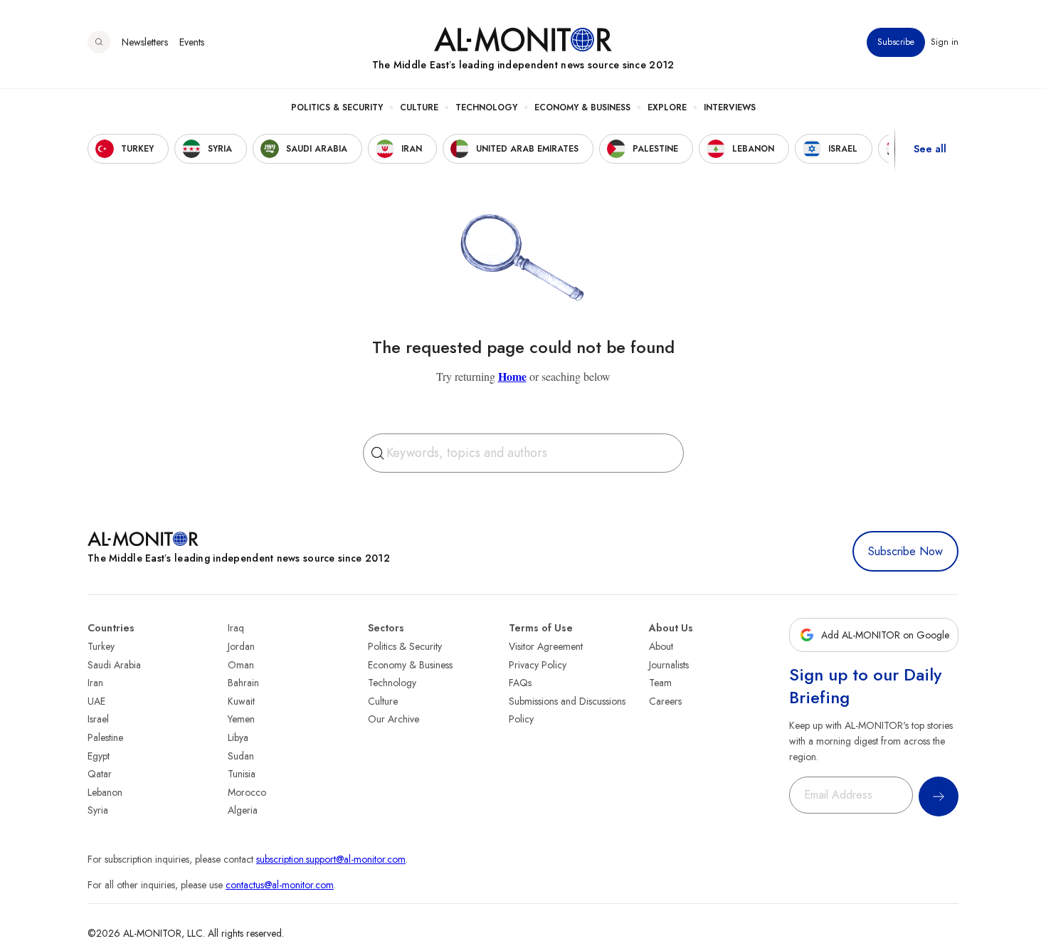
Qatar (100, 774)
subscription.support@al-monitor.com (331, 859)
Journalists (669, 665)
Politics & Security (337, 107)
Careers (665, 701)
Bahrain (243, 682)
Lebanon (105, 792)
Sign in (944, 42)
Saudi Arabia (114, 665)
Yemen (241, 719)
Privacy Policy (537, 665)
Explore (667, 107)
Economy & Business (582, 107)
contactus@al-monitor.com (280, 885)
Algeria (243, 810)
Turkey (101, 646)
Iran (95, 682)
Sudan (241, 756)
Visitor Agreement (546, 646)
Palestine (105, 737)
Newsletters (145, 42)
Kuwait (241, 701)
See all (930, 149)
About (661, 646)
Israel (98, 719)
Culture (419, 107)
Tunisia (241, 774)
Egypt (99, 756)
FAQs (520, 682)
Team (660, 682)
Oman (241, 665)
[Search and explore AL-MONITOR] (99, 42)
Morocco (247, 792)
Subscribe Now (905, 551)
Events (191, 42)
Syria (98, 810)
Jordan (241, 646)
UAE (96, 701)
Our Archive (393, 719)
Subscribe (895, 42)
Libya (238, 737)
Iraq (236, 628)
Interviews (730, 107)
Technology (486, 107)
